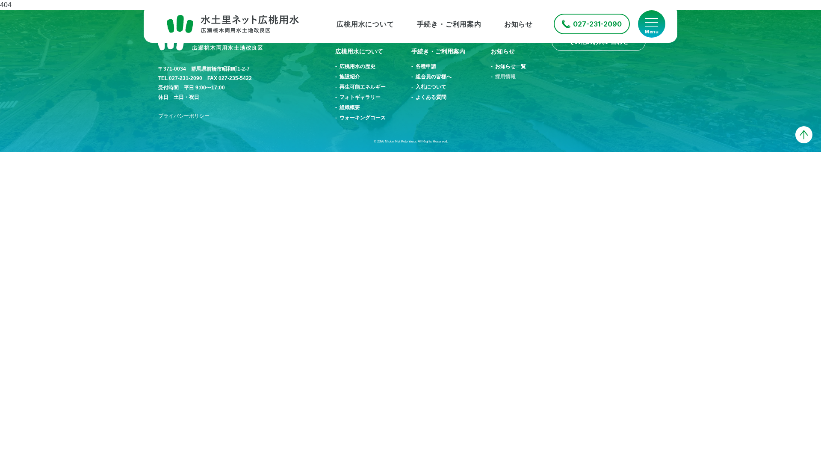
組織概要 (350, 107)
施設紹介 (350, 77)
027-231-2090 (597, 24)
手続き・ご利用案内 (449, 24)
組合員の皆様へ (434, 77)
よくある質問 (431, 97)
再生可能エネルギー (363, 87)
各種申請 (426, 66)
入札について (431, 87)
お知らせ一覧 (510, 66)
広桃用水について (365, 24)
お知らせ (518, 24)
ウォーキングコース (363, 118)
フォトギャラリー (360, 97)
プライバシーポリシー (184, 116)
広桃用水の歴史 (357, 66)
